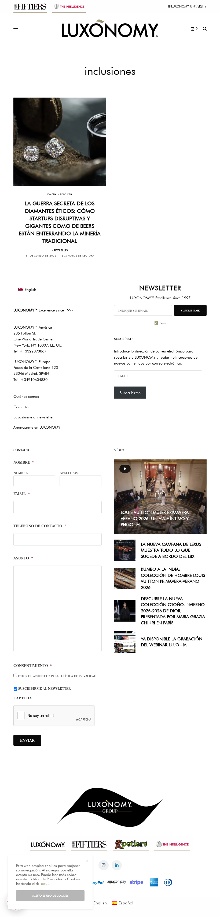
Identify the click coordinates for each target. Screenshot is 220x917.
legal (163, 323)
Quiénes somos (26, 396)
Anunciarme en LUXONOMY (36, 427)
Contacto (20, 407)
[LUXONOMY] (110, 28)
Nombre (23, 462)
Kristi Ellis (60, 250)
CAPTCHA (22, 698)
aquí (44, 883)
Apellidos (69, 473)
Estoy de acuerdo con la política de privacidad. (57, 676)
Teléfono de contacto (39, 526)
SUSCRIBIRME (190, 310)
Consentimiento (32, 665)
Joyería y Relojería (60, 194)
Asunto (23, 558)
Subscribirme (130, 393)
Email (21, 493)
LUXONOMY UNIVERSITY (189, 6)
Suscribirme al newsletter (33, 417)
